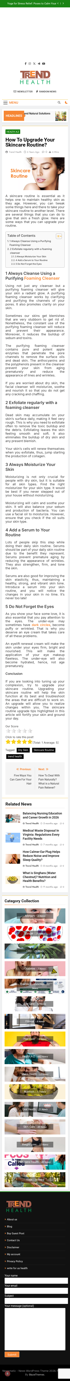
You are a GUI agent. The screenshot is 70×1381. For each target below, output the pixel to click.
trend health (15, 756)
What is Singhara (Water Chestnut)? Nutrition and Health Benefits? (39, 877)
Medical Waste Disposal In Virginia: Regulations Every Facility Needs (41, 834)
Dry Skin (23, 750)
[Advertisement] (35, 36)
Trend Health (15, 152)
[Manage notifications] (7, 1373)
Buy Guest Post (15, 1233)
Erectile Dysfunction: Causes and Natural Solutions (33, 3)
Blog (9, 1226)
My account (13, 1254)
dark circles (41, 625)
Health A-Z (13, 131)
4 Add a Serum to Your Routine (32, 260)
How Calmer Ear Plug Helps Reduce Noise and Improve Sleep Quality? (41, 856)
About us (12, 1219)
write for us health (17, 1268)
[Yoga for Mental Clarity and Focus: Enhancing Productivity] (57, 118)
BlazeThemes (36, 1374)
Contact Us (13, 1240)
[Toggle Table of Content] (57, 236)
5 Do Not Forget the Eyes (29, 264)
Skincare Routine (44, 750)
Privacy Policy (15, 1261)
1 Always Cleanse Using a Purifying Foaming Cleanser (30, 243)
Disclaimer (13, 1247)
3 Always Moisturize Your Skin (30, 256)
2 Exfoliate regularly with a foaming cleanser (31, 251)
